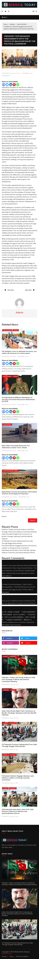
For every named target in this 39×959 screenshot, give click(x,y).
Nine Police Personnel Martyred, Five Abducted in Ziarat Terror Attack (16, 447)
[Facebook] (3, 84)
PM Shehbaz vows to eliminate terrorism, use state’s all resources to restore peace (19, 352)
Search (4, 516)
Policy (11, 956)
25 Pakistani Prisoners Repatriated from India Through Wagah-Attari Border (19, 745)
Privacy (4, 956)
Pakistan (12, 656)
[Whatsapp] (17, 84)
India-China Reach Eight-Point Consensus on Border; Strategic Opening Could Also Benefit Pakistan (17, 536)
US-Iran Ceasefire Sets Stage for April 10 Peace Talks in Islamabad (18, 589)
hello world (5, 601)
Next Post (28, 290)
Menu (5, 17)
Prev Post (11, 290)
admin (31, 73)
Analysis (6, 690)
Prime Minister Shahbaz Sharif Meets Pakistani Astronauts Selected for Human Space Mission (18, 573)
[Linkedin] (10, 84)
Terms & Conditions (22, 956)
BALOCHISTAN (7, 330)
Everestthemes (7, 953)
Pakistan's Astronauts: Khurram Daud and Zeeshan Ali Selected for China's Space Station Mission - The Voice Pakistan (19, 568)
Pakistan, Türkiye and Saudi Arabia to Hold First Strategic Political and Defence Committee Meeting (18, 679)
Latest (15, 330)
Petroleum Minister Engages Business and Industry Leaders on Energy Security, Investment (18, 778)
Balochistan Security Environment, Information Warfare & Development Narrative (19, 493)
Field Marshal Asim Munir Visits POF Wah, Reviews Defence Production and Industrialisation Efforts (18, 811)
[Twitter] (7, 84)
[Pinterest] (14, 84)
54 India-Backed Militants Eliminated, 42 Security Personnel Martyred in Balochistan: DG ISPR (18, 399)
